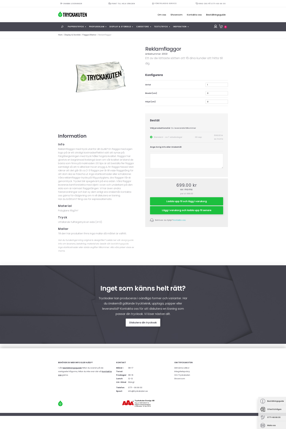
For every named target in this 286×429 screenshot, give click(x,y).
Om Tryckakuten (182, 375)
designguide (127, 240)
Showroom (176, 14)
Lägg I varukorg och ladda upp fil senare (186, 210)
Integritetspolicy (182, 371)
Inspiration (179, 26)
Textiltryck (161, 26)
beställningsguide (120, 243)
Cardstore (142, 26)
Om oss (162, 14)
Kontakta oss (194, 14)
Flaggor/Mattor (89, 35)
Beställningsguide (216, 14)
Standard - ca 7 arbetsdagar (168, 137)
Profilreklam (96, 26)
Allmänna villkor (181, 367)
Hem (60, 35)
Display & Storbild (120, 26)
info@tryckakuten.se (138, 391)
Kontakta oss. (179, 220)
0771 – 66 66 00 (135, 387)
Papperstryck (76, 26)
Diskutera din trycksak (143, 322)
